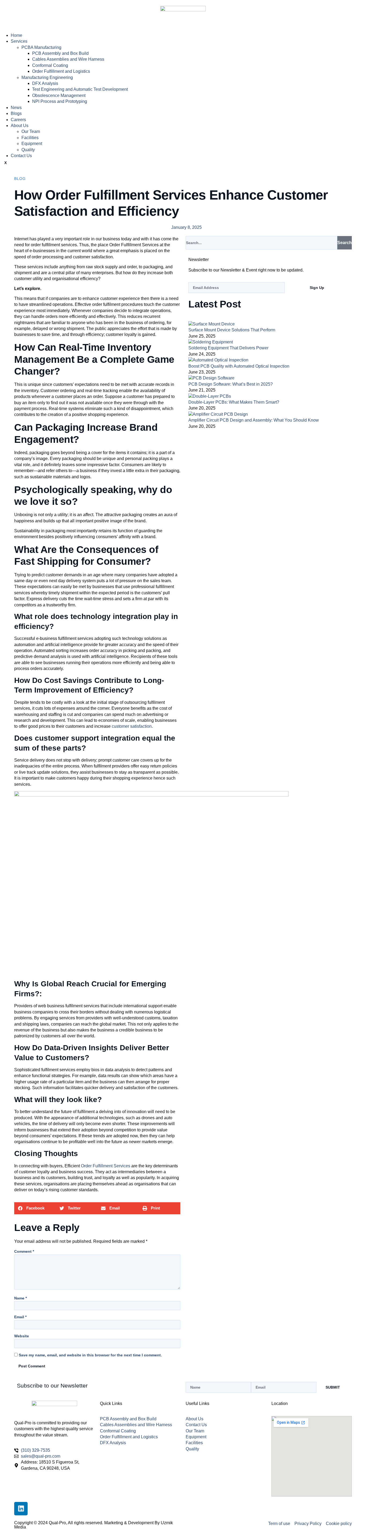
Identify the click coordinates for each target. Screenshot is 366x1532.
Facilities (30, 137)
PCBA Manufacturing (41, 47)
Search (344, 242)
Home (16, 35)
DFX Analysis (45, 83)
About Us (19, 125)
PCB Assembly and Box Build (60, 53)
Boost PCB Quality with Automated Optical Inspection (238, 366)
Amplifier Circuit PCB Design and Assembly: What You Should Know (253, 420)
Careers (18, 119)
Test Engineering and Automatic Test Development (80, 89)
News (16, 107)
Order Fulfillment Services (105, 1166)
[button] (35, 1208)
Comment (24, 1251)
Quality (28, 149)
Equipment (31, 143)
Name (20, 1298)
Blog (20, 178)
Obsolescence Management (58, 95)
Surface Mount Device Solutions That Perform (231, 330)
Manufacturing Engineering (47, 77)
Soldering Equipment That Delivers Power (228, 348)
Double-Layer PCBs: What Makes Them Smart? (233, 402)
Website (21, 1336)
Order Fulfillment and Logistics (61, 71)
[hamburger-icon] (4, 30)
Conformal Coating (50, 65)
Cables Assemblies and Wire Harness (68, 59)
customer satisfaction (132, 726)
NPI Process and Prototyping (59, 101)
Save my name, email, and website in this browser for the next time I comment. (90, 1355)
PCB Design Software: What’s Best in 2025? (230, 384)
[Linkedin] (21, 1508)
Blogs (16, 113)
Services (19, 41)
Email (20, 1317)
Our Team (30, 131)
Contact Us (21, 155)
